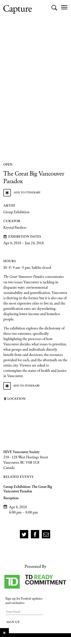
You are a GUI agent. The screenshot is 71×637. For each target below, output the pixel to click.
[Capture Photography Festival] (17, 9)
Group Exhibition (16, 212)
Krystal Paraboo (14, 227)
